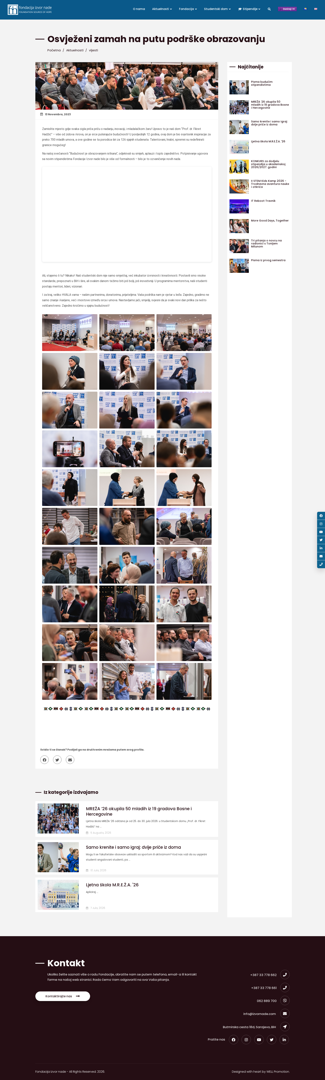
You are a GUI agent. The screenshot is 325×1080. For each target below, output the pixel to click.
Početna (54, 50)
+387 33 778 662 (263, 975)
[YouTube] (259, 1039)
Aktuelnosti (161, 9)
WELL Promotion (278, 1071)
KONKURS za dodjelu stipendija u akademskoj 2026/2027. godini (268, 164)
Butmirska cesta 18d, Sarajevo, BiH (250, 1027)
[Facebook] (233, 1039)
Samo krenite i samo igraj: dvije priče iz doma (133, 847)
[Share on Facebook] (46, 760)
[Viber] (321, 564)
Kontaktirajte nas (59, 996)
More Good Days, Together (270, 220)
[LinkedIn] (284, 1039)
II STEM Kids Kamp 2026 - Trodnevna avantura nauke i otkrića (270, 184)
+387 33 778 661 (264, 988)
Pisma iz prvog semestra (268, 260)
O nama (139, 9)
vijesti (93, 50)
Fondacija (187, 9)
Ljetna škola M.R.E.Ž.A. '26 (112, 885)
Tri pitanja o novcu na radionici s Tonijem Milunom (266, 243)
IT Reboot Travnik (263, 201)
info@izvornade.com (260, 1014)
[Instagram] (246, 1039)
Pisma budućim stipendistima (262, 83)
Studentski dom (216, 9)
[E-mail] (321, 556)
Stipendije (250, 9)
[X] (271, 1039)
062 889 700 (267, 1001)
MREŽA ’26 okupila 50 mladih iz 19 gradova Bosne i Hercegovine (139, 811)
